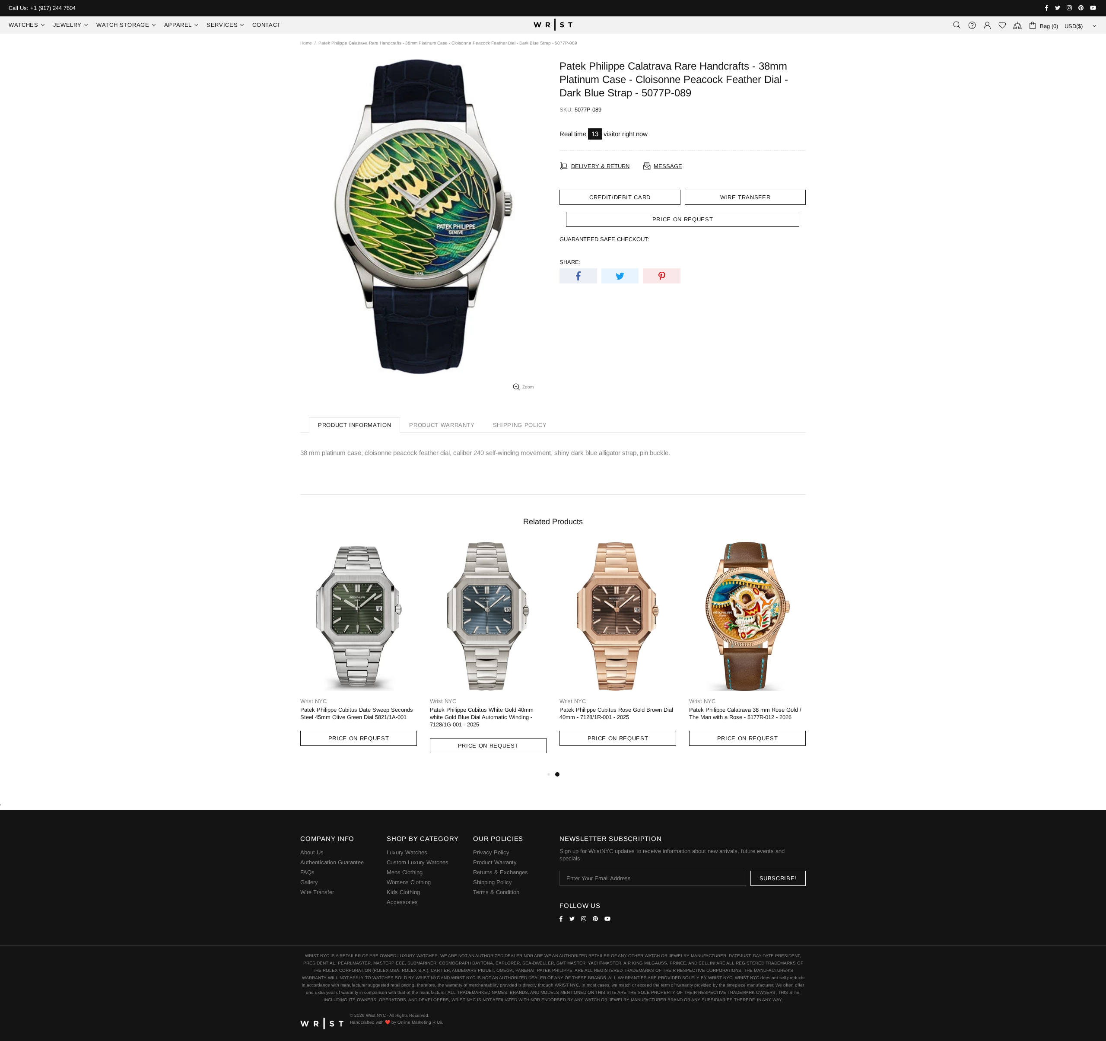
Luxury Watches (407, 852)
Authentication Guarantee (332, 862)
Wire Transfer (745, 197)
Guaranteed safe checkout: (604, 239)
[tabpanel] (618, 652)
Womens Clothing (409, 882)
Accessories (402, 902)
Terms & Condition (496, 892)
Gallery (309, 882)
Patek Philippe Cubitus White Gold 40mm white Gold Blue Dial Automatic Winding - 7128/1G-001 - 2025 (482, 717)
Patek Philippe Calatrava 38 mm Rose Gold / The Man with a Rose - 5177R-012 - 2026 (745, 713)
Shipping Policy (492, 882)
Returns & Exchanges (500, 872)
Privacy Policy (491, 852)
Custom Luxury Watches (417, 862)
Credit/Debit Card (620, 197)
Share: (570, 262)
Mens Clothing (405, 872)
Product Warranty (495, 862)
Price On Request (358, 738)
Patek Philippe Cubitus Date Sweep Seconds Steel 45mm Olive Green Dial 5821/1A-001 (356, 713)
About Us (312, 852)
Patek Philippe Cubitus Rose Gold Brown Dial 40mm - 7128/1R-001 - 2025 (616, 713)
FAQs (307, 872)
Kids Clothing (403, 892)
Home (306, 43)
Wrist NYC (553, 25)
